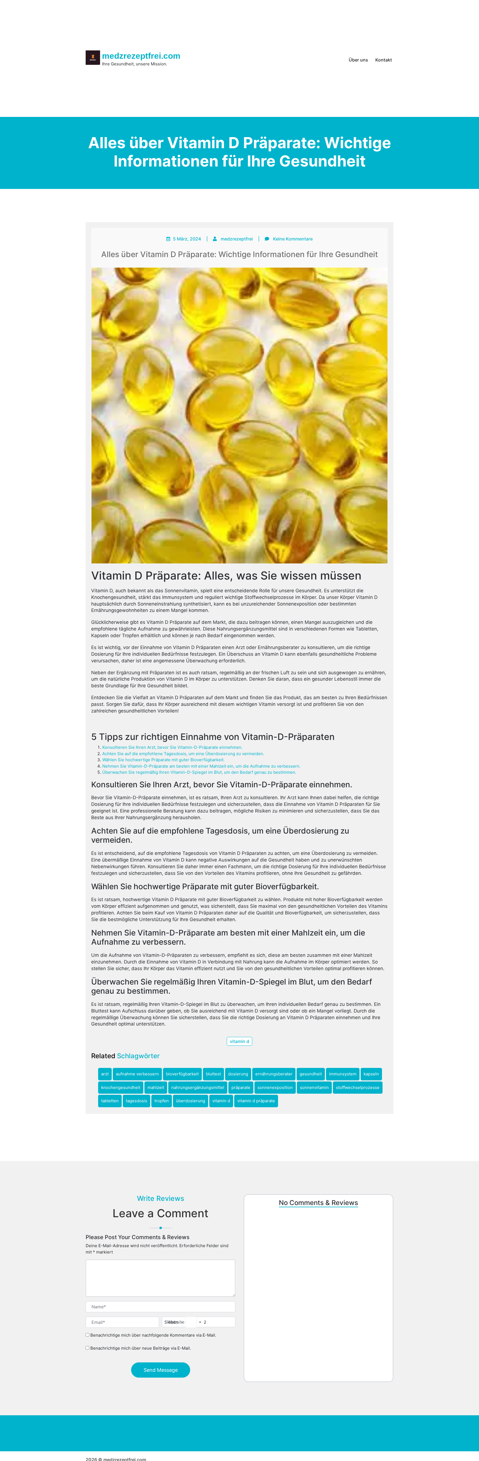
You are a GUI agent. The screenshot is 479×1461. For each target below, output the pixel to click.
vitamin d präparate (256, 1100)
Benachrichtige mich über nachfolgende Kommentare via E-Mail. (153, 1335)
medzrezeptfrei (237, 239)
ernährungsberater (273, 1073)
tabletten (110, 1100)
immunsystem (342, 1073)
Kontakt (383, 60)
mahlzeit (155, 1087)
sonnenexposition (275, 1087)
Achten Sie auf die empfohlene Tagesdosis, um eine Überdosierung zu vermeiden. (183, 753)
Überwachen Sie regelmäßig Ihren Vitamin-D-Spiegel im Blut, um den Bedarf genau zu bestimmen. (199, 772)
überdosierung (190, 1100)
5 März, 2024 (187, 239)
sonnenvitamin (314, 1087)
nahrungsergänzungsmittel (197, 1087)
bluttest (213, 1073)
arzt (105, 1073)
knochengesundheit (120, 1087)
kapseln (371, 1073)
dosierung (238, 1073)
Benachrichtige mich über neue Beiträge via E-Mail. (140, 1347)
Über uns (358, 60)
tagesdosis (136, 1100)
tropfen (161, 1100)
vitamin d (239, 1041)
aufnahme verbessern (137, 1073)
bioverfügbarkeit (182, 1073)
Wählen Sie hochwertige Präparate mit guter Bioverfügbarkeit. (163, 759)
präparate (240, 1087)
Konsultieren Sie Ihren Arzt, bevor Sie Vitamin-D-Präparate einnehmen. (172, 747)
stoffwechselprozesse (357, 1087)
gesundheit (311, 1073)
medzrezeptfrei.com (141, 55)
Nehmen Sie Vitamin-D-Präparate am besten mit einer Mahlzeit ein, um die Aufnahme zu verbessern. (201, 766)
